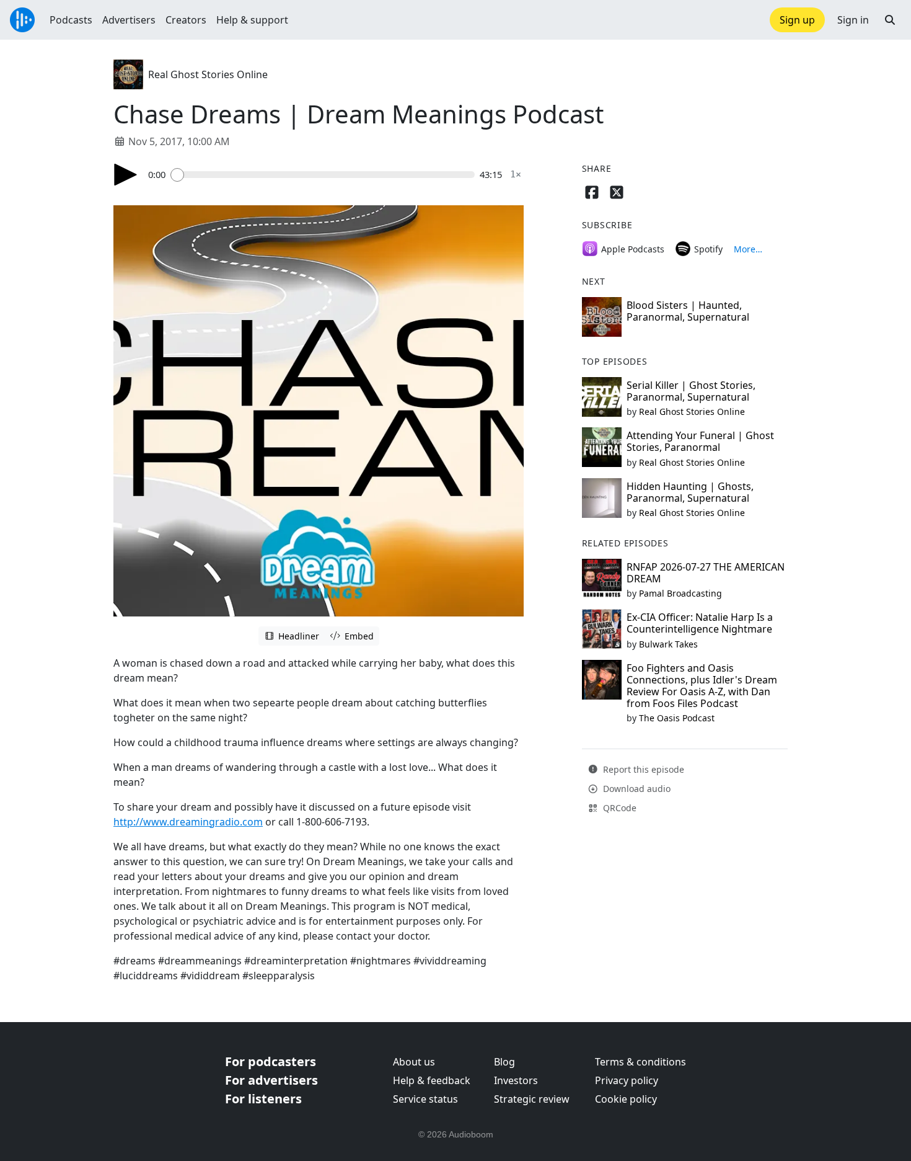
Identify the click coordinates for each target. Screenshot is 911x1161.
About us (414, 1062)
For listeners (263, 1098)
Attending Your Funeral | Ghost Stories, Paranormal (700, 441)
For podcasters (270, 1061)
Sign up (797, 20)
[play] (125, 174)
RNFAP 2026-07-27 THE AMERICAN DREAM (706, 572)
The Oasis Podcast (677, 718)
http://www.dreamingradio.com (188, 822)
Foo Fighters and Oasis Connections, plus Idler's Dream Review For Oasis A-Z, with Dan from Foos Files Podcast (702, 686)
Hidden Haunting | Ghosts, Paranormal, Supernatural (690, 492)
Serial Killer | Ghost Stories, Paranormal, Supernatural (691, 391)
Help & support (252, 20)
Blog (504, 1062)
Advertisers (129, 20)
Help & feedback (431, 1080)
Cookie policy (626, 1099)
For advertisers (271, 1080)
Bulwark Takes (668, 644)
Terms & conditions (640, 1062)
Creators (185, 20)
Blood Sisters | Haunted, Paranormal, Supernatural (688, 311)
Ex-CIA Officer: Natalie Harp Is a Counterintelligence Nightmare (700, 623)
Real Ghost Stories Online (208, 74)
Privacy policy (626, 1080)
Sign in (853, 20)
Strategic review (532, 1099)
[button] (890, 19)
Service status (425, 1099)
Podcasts (71, 20)
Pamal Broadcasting (680, 593)
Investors (516, 1080)
